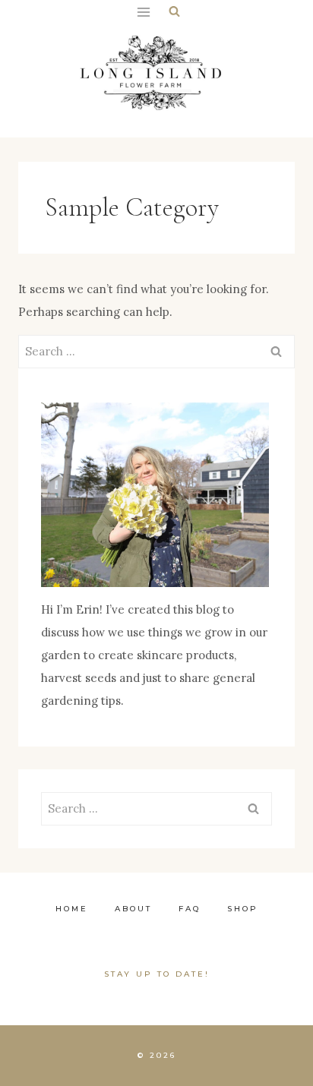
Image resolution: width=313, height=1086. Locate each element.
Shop (242, 909)
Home (71, 909)
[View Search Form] (174, 11)
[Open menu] (143, 12)
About (133, 909)
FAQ (190, 909)
